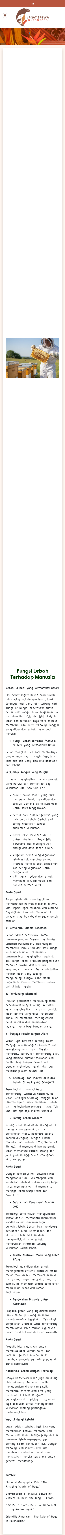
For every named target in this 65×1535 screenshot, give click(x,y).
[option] (32, 358)
